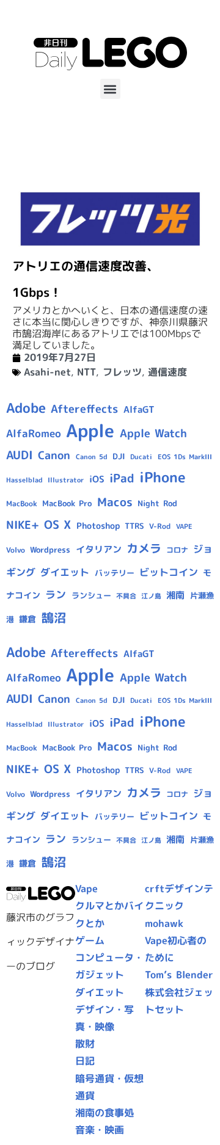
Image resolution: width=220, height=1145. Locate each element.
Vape (86, 888)
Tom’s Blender (179, 974)
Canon (54, 455)
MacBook (21, 503)
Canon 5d (92, 457)
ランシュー (91, 595)
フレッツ (122, 372)
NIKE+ (22, 525)
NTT (86, 372)
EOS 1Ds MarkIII (185, 457)
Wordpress (50, 549)
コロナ (177, 550)
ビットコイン (168, 572)
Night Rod (157, 503)
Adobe (26, 408)
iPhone (162, 477)
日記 (85, 1060)
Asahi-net (47, 372)
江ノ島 (151, 596)
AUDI (19, 455)
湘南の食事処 (104, 1112)
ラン (55, 594)
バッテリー (114, 572)
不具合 (126, 596)
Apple (90, 430)
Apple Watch (153, 433)
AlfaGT (139, 409)
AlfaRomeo (33, 433)
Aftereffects (84, 408)
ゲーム (90, 940)
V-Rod (159, 526)
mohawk (164, 923)
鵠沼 (54, 617)
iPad (121, 478)
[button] (110, 89)
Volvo (15, 550)
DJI (118, 456)
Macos (115, 502)
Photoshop (98, 526)
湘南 (175, 595)
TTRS (134, 525)
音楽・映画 (99, 1129)
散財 (85, 1043)
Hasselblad (24, 480)
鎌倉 (27, 619)
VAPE (184, 526)
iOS (97, 479)
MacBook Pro (67, 503)
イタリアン (99, 549)
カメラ (144, 548)
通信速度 (167, 372)
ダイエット (64, 572)
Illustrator (66, 480)
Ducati (141, 457)
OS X (57, 525)
